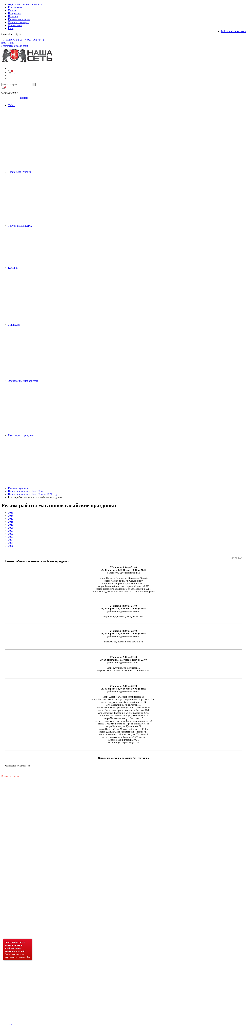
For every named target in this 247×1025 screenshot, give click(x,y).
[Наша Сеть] (27, 62)
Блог (10, 28)
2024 (10, 539)
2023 (10, 536)
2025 (10, 542)
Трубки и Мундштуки (20, 225)
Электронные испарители (23, 380)
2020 (10, 527)
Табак (11, 105)
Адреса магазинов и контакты (25, 4)
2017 (10, 518)
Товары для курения (19, 171)
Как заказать (15, 7)
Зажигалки (14, 324)
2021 (10, 530)
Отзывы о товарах (18, 22)
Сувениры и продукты (21, 435)
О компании (15, 25)
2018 (10, 521)
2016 (10, 515)
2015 (10, 512)
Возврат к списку (10, 776)
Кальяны (13, 267)
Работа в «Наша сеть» (233, 31)
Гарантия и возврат (19, 19)
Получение (14, 13)
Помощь (13, 16)
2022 (10, 533)
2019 (10, 524)
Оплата (12, 10)
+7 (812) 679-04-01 (12, 39)
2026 (10, 545)
